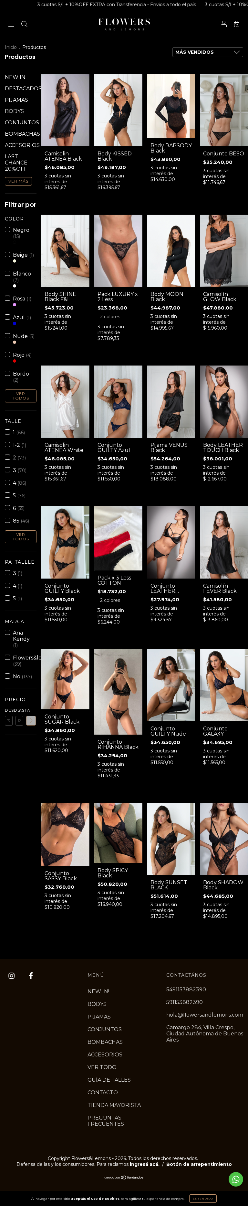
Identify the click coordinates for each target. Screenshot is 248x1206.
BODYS (14, 111)
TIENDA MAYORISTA (114, 1105)
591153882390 (184, 1002)
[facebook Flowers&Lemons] (30, 976)
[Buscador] (24, 25)
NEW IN (15, 77)
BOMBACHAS (22, 134)
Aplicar (31, 721)
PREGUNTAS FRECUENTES (106, 1121)
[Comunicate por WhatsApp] (236, 1179)
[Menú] (11, 25)
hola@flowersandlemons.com (204, 1015)
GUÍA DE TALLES (109, 1080)
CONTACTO (103, 1092)
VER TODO (102, 1067)
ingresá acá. (145, 1164)
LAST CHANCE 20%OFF (16, 162)
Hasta (19, 710)
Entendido (203, 1198)
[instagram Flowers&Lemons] (12, 976)
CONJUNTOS (22, 122)
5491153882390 (186, 989)
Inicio (11, 47)
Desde (9, 710)
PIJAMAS (16, 100)
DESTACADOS (23, 88)
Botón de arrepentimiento (199, 1164)
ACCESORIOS (22, 145)
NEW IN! (98, 991)
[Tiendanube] (124, 1178)
